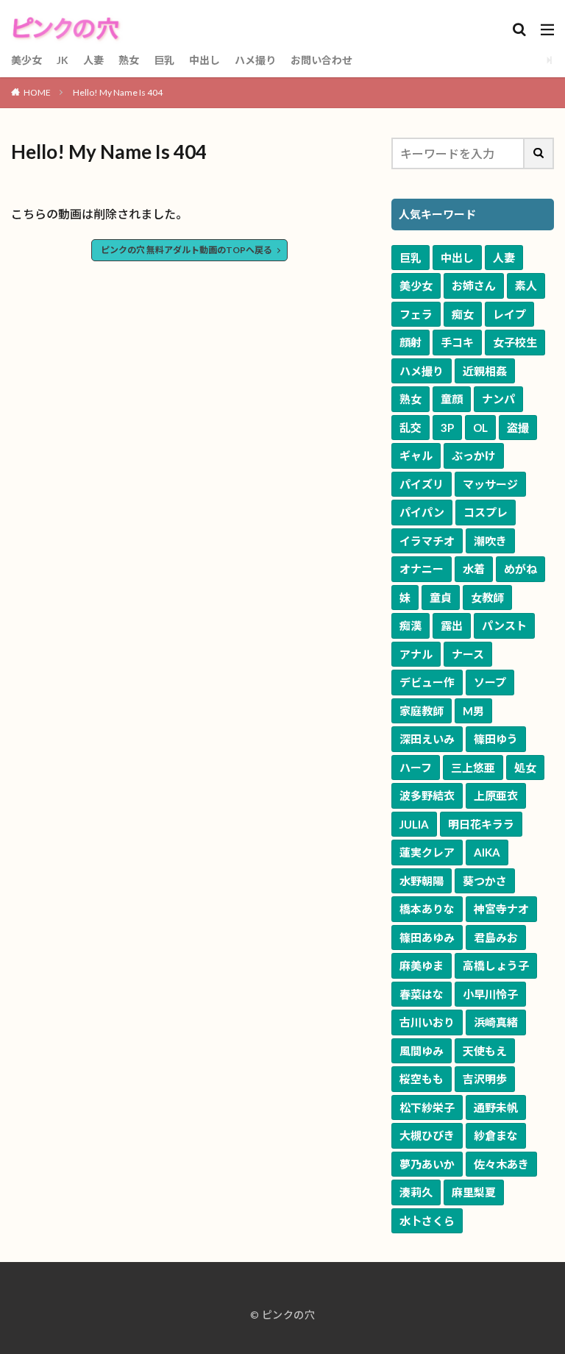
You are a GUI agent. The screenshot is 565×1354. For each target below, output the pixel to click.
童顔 (452, 398)
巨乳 (164, 60)
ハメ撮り (255, 60)
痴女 (463, 314)
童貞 (441, 597)
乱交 (410, 427)
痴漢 (410, 625)
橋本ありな (427, 908)
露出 (452, 625)
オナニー (421, 568)
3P (447, 427)
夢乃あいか (427, 1164)
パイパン (421, 512)
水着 (474, 568)
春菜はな (421, 994)
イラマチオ (427, 540)
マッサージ (490, 484)
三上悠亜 (473, 767)
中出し (204, 60)
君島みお (496, 937)
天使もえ (485, 1050)
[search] (539, 153)
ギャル (416, 455)
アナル (416, 654)
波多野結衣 (427, 795)
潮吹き (490, 540)
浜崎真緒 (496, 1022)
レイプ (509, 314)
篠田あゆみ (427, 937)
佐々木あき (501, 1164)
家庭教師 (421, 710)
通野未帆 (496, 1107)
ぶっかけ (474, 455)
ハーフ (415, 767)
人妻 (93, 60)
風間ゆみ (421, 1050)
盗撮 (518, 427)
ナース (468, 654)
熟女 (128, 60)
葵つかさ (485, 880)
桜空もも (421, 1078)
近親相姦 (485, 371)
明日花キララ (481, 824)
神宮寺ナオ (501, 908)
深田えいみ (427, 738)
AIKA (487, 852)
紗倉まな (496, 1135)
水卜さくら (427, 1220)
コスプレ (485, 512)
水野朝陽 (421, 880)
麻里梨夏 (474, 1192)
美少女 (26, 60)
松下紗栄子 (427, 1107)
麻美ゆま (421, 965)
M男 (473, 710)
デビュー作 (427, 682)
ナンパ (498, 398)
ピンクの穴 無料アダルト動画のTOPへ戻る (186, 249)
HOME (37, 92)
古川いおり (427, 1022)
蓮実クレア (427, 852)
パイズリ (421, 484)
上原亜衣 (496, 795)
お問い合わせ (321, 60)
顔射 (410, 342)
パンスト (504, 625)
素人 (526, 285)
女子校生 (515, 342)
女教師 (487, 597)
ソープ (490, 682)
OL (480, 427)
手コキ (457, 342)
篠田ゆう (496, 738)
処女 (525, 767)
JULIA (414, 824)
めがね (520, 568)
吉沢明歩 (485, 1078)
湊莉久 (416, 1192)
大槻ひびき (427, 1135)
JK (62, 60)
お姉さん (474, 285)
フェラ (416, 314)
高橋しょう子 (496, 965)
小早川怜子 (490, 994)
